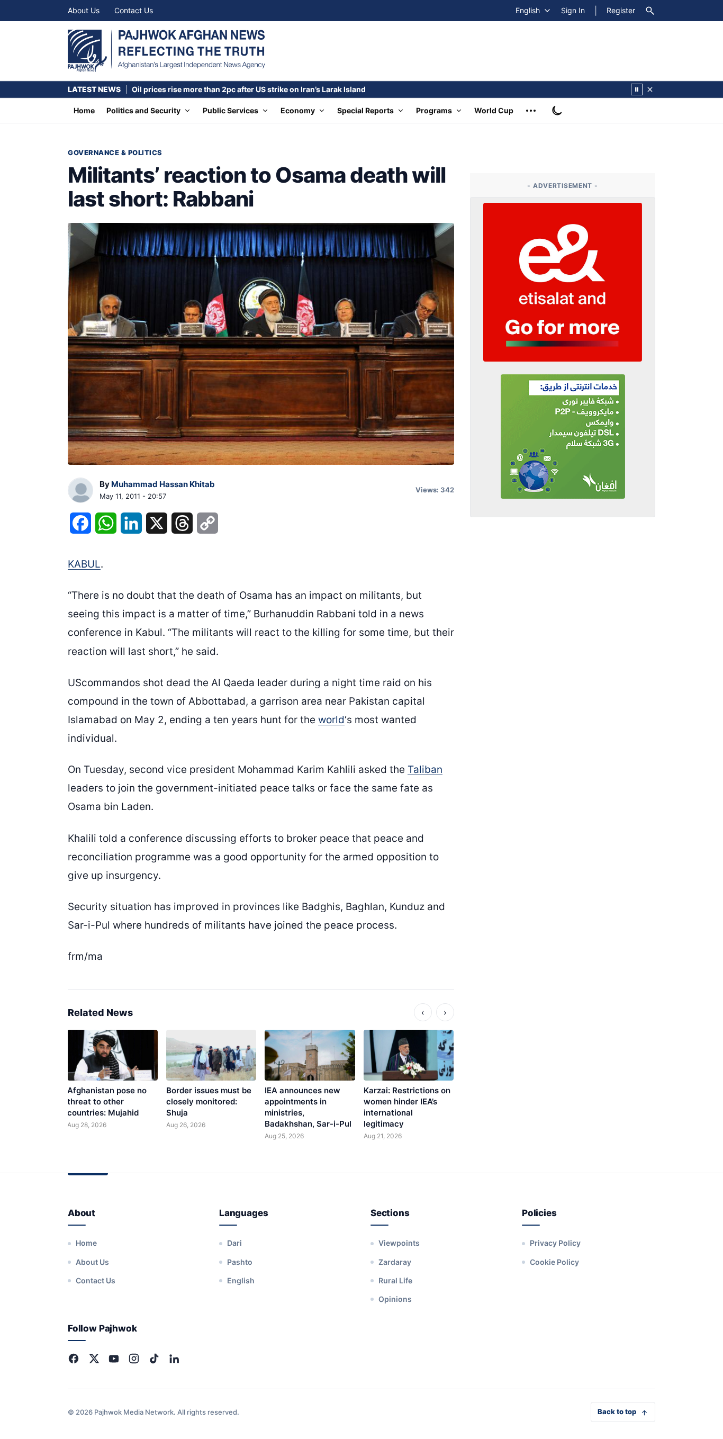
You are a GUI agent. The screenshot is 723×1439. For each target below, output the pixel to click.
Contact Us (133, 10)
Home (84, 110)
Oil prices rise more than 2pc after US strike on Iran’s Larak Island (249, 89)
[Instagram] (134, 1358)
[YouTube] (114, 1358)
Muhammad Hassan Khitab (163, 484)
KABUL (84, 564)
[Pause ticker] (637, 89)
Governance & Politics (115, 152)
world (331, 720)
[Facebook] (73, 1358)
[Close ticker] (650, 89)
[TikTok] (154, 1358)
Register (621, 10)
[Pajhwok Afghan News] (166, 51)
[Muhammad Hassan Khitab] (80, 490)
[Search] (650, 10)
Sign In (573, 10)
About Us (84, 10)
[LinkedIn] (174, 1358)
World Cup (493, 110)
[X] (94, 1358)
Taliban (425, 769)
